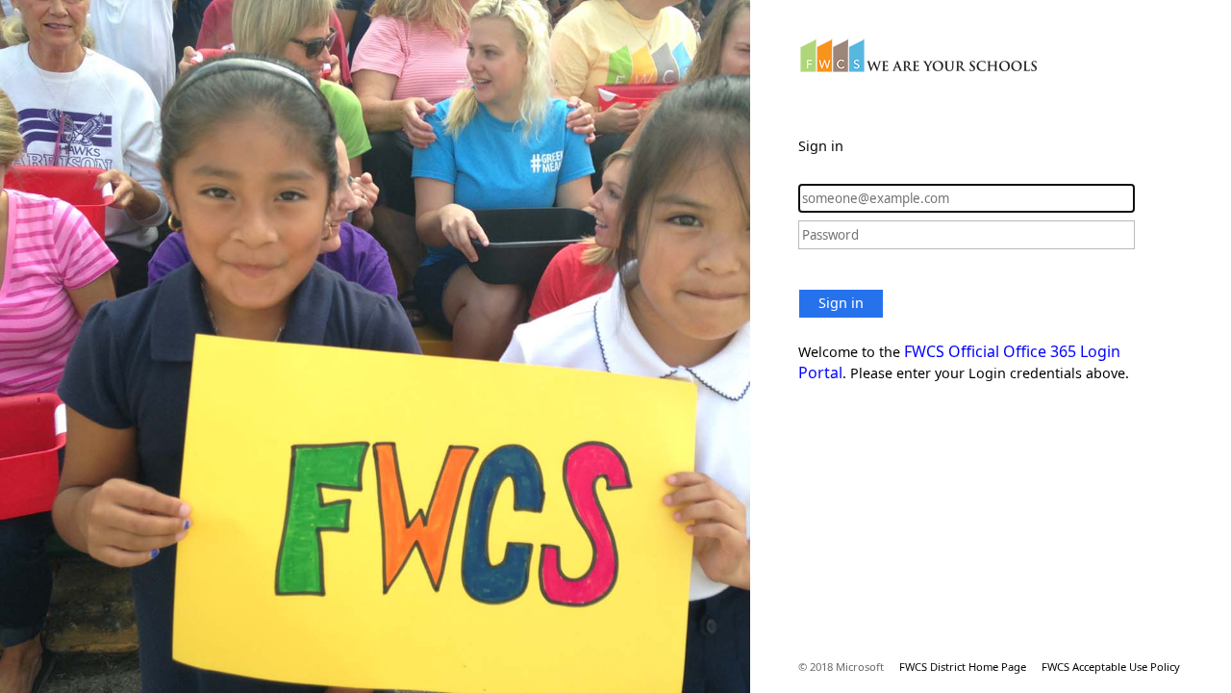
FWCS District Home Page (962, 666)
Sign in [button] (841, 303)
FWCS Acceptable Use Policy (1111, 666)
